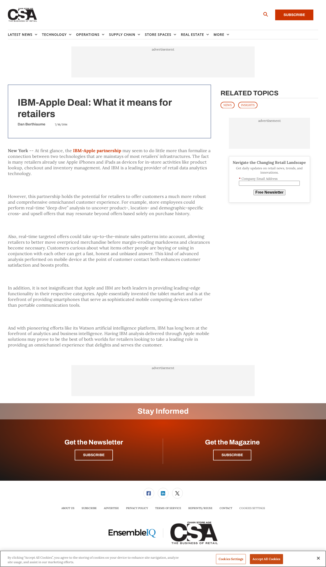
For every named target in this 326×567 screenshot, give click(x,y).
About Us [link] (67, 508)
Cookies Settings (252, 508)
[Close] (318, 558)
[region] (163, 559)
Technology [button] (54, 34)
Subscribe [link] (89, 508)
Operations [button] (88, 34)
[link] (148, 493)
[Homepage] (22, 15)
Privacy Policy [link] (137, 508)
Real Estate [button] (192, 34)
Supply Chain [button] (122, 34)
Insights (248, 105)
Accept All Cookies (266, 559)
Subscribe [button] (94, 455)
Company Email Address (258, 178)
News (227, 105)
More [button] (219, 34)
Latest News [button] (20, 34)
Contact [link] (226, 508)
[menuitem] (25, 34)
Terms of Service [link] (168, 508)
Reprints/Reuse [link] (200, 508)
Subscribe (294, 15)
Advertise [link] (111, 508)
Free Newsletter (269, 192)
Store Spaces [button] (158, 34)
